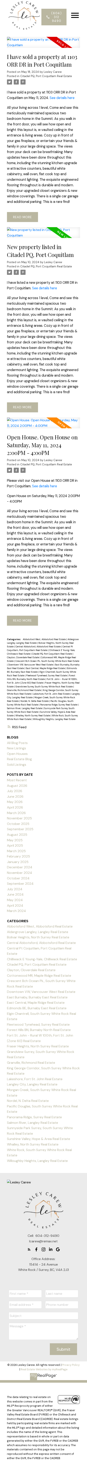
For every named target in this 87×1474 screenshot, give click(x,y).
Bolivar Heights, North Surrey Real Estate (38, 937)
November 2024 (19, 872)
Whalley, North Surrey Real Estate (33, 715)
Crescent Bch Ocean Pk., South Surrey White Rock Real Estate (47, 661)
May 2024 (15, 900)
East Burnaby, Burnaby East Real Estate (37, 997)
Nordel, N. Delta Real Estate (34, 701)
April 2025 (15, 845)
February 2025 (18, 856)
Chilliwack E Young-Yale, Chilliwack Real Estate (42, 959)
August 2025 (17, 834)
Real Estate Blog (19, 759)
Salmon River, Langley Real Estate (25, 708)
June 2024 (15, 894)
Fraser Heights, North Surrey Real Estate (38, 1046)
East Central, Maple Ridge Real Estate (45, 668)
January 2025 (18, 862)
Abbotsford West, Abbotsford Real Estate (44, 639)
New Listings (16, 748)
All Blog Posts (17, 743)
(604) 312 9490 (56, 17)
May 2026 (15, 802)
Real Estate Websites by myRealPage (44, 1369)
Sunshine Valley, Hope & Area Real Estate (38, 1139)
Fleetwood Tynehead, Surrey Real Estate (47, 675)
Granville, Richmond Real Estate (24, 690)
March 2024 (16, 911)
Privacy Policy (71, 1365)
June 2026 (15, 796)
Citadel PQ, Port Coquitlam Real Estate (46, 76)
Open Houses (17, 753)
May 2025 (15, 840)
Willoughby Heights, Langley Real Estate (54, 719)
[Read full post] (43, 45)
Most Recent (17, 780)
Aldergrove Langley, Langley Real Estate (37, 932)
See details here (62, 98)
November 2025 (19, 818)
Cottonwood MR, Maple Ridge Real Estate (39, 975)
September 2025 (20, 829)
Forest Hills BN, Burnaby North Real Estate (39, 1030)
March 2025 (16, 851)
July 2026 (14, 791)
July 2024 (14, 889)
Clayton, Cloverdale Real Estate (23, 657)
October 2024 (18, 878)
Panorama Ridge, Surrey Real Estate (59, 704)
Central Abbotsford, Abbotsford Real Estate (38, 646)
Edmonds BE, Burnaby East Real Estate (37, 1008)
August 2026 (17, 785)
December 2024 (19, 867)
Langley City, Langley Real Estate (32, 1084)
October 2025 (18, 824)
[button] (54, 17)
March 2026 (16, 813)
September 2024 (20, 883)
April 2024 (15, 905)
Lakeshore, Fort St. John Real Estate (51, 693)
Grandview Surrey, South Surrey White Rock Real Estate (44, 686)
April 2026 (15, 807)
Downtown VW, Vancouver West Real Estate (31, 664)
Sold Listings (16, 764)
